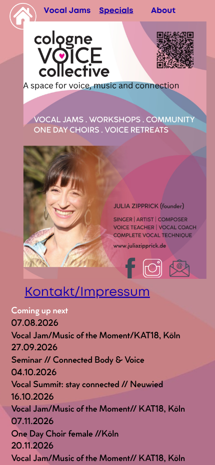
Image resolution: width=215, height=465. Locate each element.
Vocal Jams (67, 10)
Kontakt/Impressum (87, 292)
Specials (116, 10)
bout (166, 10)
